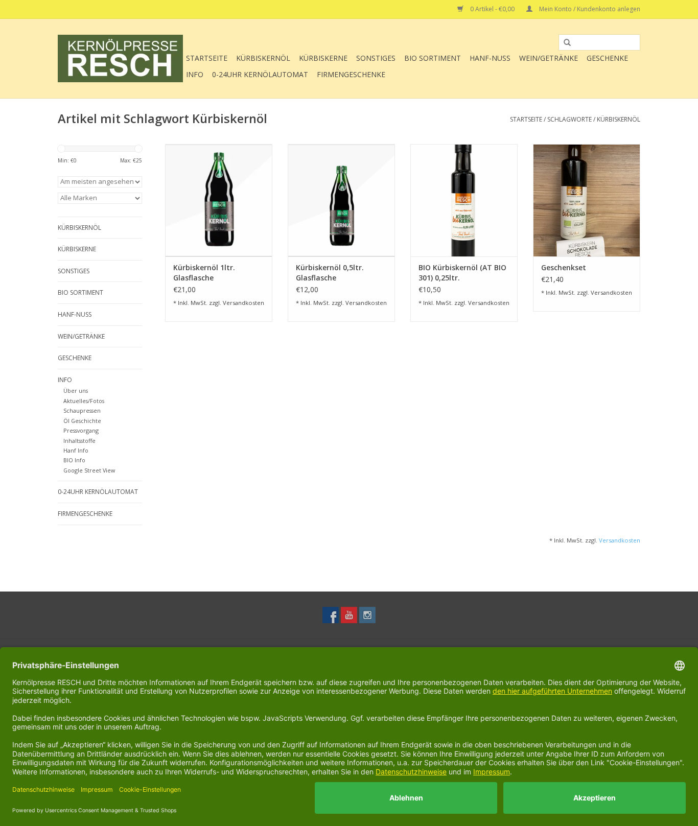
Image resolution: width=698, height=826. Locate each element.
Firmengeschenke (351, 74)
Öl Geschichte (82, 420)
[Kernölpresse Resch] (120, 58)
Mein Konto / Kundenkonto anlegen (589, 9)
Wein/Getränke (548, 58)
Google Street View (89, 470)
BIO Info (74, 460)
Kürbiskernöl (263, 58)
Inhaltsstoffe (79, 440)
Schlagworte (569, 119)
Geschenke (607, 58)
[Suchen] (564, 43)
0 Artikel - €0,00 (492, 9)
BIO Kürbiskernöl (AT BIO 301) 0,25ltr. (462, 272)
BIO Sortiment (432, 58)
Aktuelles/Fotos (83, 401)
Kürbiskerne (323, 58)
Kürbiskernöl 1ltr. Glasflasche (204, 272)
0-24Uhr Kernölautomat (260, 74)
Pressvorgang (81, 430)
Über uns (75, 390)
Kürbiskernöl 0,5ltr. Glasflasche (330, 272)
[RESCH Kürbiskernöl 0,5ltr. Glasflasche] (341, 200)
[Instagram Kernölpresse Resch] (367, 615)
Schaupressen (82, 410)
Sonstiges (375, 58)
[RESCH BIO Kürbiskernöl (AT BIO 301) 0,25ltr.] (464, 200)
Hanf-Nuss (490, 58)
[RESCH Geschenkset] (586, 200)
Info (194, 74)
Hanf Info (75, 450)
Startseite (206, 58)
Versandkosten (243, 302)
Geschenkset (563, 267)
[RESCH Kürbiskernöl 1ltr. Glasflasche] (218, 200)
